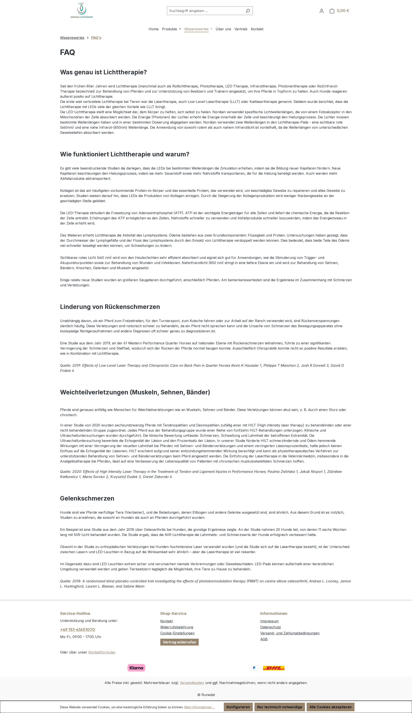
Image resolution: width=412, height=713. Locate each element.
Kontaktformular (101, 652)
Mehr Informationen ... (199, 707)
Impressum (269, 621)
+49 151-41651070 (77, 629)
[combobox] (205, 10)
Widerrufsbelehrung (176, 627)
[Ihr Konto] (322, 10)
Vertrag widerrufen (179, 642)
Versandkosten (192, 683)
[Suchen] (248, 10)
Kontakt (166, 621)
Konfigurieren (238, 707)
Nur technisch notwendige (279, 707)
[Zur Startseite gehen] (81, 10)
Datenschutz (270, 627)
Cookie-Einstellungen (177, 633)
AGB (264, 639)
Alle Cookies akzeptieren (330, 707)
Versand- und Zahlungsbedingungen (290, 633)
